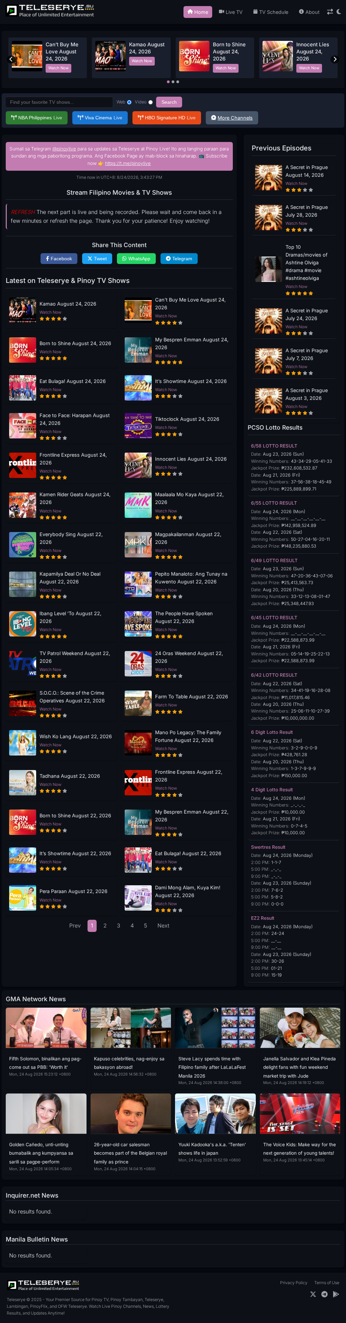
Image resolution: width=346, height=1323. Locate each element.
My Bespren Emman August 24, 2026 (191, 343)
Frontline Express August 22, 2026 (188, 776)
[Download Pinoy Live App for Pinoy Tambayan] (336, 1294)
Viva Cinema (103, 117)
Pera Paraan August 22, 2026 (73, 891)
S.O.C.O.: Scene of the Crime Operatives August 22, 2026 (72, 696)
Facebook (61, 258)
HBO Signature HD (170, 117)
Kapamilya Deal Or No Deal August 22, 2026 (70, 577)
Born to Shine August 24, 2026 (229, 51)
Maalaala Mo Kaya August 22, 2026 (189, 498)
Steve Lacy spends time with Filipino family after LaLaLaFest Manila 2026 (212, 1067)
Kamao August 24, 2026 (68, 304)
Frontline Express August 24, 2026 (73, 458)
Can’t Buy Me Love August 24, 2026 (62, 51)
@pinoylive (64, 148)
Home (201, 12)
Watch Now (58, 68)
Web (121, 101)
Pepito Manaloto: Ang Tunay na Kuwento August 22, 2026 (191, 577)
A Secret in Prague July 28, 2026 (307, 211)
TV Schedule (273, 12)
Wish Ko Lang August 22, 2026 (76, 736)
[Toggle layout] (330, 12)
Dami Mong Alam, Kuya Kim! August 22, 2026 (187, 891)
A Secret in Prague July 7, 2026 (307, 354)
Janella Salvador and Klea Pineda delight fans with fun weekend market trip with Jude (299, 1067)
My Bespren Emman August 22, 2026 (191, 815)
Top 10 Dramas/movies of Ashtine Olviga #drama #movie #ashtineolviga (306, 262)
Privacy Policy (293, 1282)
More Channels (235, 118)
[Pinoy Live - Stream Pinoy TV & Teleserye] (50, 16)
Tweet (100, 258)
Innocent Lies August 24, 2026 (312, 51)
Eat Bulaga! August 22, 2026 (188, 853)
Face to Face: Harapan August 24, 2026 (75, 419)
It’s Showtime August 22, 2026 (75, 853)
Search (169, 102)
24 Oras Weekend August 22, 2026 (189, 657)
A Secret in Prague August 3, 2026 (307, 394)
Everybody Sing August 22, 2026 (71, 538)
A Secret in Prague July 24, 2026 (307, 314)
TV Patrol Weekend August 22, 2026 (75, 657)
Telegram (182, 258)
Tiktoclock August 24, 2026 (187, 419)
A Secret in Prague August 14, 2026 (307, 171)
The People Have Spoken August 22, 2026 (184, 617)
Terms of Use (326, 1282)
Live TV (234, 12)
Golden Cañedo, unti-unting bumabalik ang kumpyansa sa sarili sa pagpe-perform (41, 1153)
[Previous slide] (11, 59)
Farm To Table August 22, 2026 (191, 696)
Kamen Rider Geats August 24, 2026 (75, 498)
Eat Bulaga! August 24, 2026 (73, 381)
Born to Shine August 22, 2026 (75, 815)
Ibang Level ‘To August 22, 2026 (70, 617)
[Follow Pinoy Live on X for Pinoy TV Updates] (313, 1294)
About (312, 12)
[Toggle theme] (339, 12)
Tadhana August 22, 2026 (70, 776)
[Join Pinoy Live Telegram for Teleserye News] (324, 1294)
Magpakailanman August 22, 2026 (188, 538)
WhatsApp (139, 258)
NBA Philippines (40, 117)
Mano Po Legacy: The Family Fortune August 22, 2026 (188, 736)
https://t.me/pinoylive (128, 163)
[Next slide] (334, 59)
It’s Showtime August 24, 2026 (191, 381)
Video (141, 101)
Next (163, 925)
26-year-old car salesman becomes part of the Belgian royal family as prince (130, 1153)
